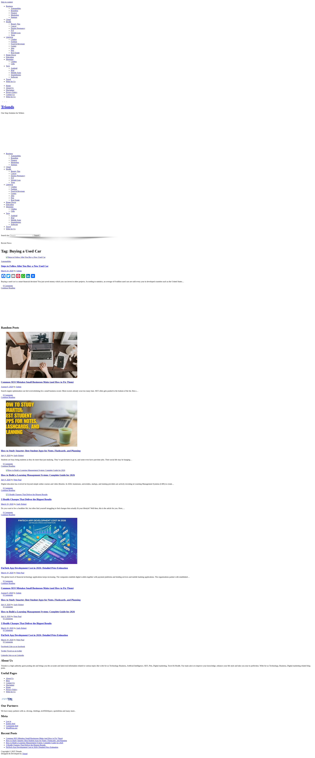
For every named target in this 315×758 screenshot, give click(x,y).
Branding (14, 11)
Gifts (13, 64)
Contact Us (10, 95)
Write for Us (11, 81)
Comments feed (12, 726)
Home (8, 86)
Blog (8, 681)
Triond (24, 754)
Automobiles (16, 8)
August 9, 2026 (7, 387)
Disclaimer (10, 90)
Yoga (13, 35)
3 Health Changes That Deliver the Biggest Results (26, 499)
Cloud (8, 19)
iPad (12, 70)
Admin (19, 271)
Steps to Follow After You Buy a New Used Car (24, 266)
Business (9, 6)
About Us (10, 88)
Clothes (14, 39)
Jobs (12, 48)
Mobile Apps (16, 73)
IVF (12, 31)
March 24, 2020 (7, 271)
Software (14, 77)
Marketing (15, 15)
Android (14, 68)
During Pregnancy (18, 28)
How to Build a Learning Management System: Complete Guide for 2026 (38, 475)
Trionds (7, 107)
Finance (14, 13)
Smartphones (16, 75)
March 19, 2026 (7, 504)
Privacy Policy (11, 92)
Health (8, 22)
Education (10, 57)
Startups (14, 17)
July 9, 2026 (6, 455)
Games (13, 46)
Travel (8, 79)
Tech (8, 66)
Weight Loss (16, 33)
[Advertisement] (157, 133)
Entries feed (10, 724)
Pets (12, 50)
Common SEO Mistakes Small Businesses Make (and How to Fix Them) (37, 382)
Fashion (14, 42)
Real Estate (15, 53)
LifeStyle (9, 37)
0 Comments (8, 286)
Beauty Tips (15, 24)
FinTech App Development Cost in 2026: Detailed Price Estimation (34, 568)
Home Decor (11, 55)
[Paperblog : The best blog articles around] (7, 700)
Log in (8, 721)
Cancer (13, 26)
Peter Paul (17, 480)
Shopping (9, 59)
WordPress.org (11, 728)
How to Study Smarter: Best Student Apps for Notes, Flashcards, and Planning (41, 450)
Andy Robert (18, 455)
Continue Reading (8, 288)
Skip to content (7, 2)
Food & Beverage (18, 44)
